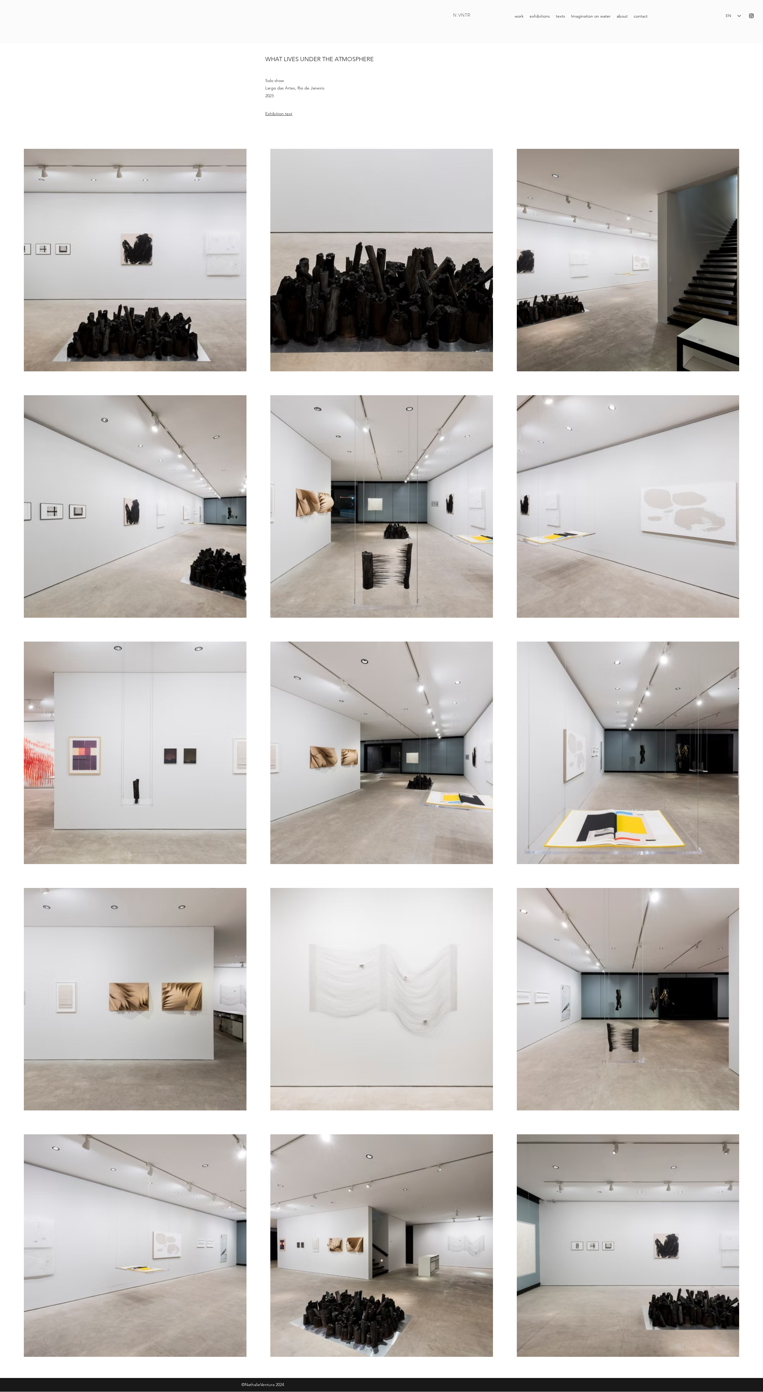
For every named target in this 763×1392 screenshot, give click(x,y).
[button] (560, 16)
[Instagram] (751, 16)
